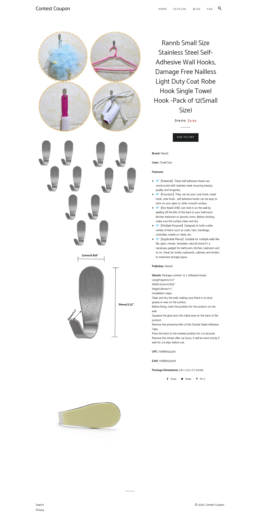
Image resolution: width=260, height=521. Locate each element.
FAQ (210, 9)
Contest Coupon (214, 505)
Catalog (180, 9)
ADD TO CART (185, 137)
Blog (197, 9)
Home (163, 9)
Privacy (40, 510)
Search (40, 505)
